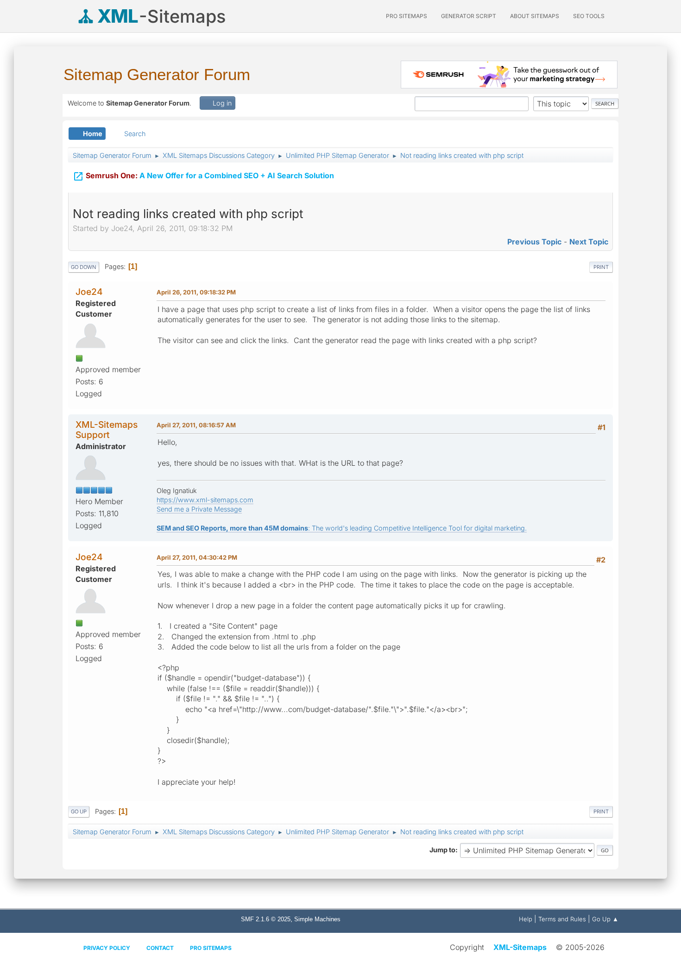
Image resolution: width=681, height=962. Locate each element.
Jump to (442, 850)
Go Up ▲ (605, 919)
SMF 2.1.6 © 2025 (265, 919)
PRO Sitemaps (406, 15)
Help (525, 919)
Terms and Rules (562, 919)
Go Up (79, 811)
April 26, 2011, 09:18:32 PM (196, 292)
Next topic (588, 241)
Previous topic (534, 241)
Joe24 (89, 291)
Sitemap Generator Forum (156, 74)
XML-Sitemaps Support (107, 429)
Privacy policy (106, 947)
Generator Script (468, 15)
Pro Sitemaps (211, 947)
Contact (160, 947)
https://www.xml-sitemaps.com (205, 500)
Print (601, 267)
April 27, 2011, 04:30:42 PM (197, 557)
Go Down (83, 267)
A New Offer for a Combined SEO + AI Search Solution (203, 176)
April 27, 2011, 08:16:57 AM (196, 425)
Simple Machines (317, 919)
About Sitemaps (534, 15)
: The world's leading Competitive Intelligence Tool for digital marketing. (342, 528)
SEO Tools (589, 15)
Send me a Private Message (199, 509)
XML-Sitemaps (520, 947)
